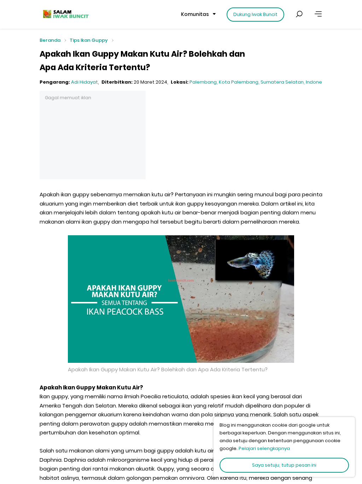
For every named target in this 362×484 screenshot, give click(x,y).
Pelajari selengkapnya (264, 448)
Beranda (50, 41)
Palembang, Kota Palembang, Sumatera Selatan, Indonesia (259, 82)
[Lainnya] (318, 14)
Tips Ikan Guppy (89, 40)
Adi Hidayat (84, 82)
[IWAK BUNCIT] (65, 14)
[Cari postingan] (299, 14)
